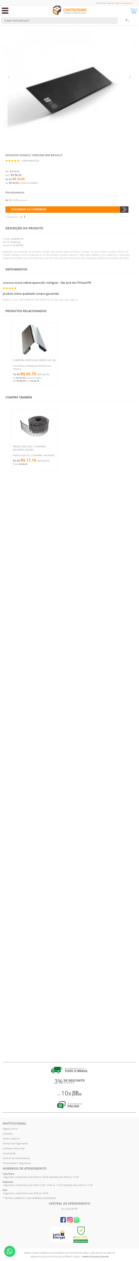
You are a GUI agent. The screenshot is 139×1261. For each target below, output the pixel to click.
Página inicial (10, 1128)
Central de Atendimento (16, 1158)
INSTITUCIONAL (14, 1123)
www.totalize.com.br (95, 1256)
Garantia (8, 1133)
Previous (129, 77)
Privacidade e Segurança (17, 1163)
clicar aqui (58, 299)
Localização (9, 1153)
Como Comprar (11, 1138)
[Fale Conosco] (9, 1251)
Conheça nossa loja (14, 1148)
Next (9, 77)
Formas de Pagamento (15, 1143)
